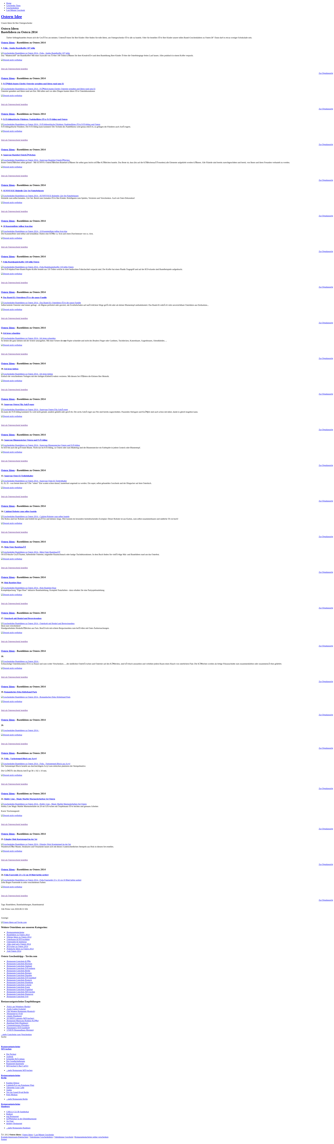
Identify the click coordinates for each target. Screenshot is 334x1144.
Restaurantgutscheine (15, 932)
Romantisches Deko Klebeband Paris (20, 692)
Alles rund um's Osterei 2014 (18, 944)
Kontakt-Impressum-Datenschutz (14, 1137)
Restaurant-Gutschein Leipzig (18, 985)
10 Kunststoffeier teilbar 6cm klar (18, 226)
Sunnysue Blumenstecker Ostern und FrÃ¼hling (25, 440)
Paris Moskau (11, 1095)
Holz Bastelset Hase (12, 583)
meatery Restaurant (14, 1123)
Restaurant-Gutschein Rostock (19, 980)
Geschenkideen (12, 8)
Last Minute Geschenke (44, 1135)
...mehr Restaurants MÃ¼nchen (19, 1070)
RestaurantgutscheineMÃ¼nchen (10, 1048)
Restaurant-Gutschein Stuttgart (19, 966)
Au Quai (9, 1121)
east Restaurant (12, 1116)
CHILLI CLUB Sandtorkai (17, 1112)
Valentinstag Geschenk (63, 1137)
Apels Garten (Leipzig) (16, 1009)
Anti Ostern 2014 (13, 951)
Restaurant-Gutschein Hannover (19, 994)
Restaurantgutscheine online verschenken (91, 1137)
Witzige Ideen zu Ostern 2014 (18, 937)
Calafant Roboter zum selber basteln (20, 511)
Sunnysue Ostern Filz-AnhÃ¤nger (19, 404)
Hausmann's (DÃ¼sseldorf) (18, 1028)
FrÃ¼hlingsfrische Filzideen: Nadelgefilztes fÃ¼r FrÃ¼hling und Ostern (35, 119)
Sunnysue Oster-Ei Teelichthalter (18, 476)
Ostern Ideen (8, 42)
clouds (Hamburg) (14, 1016)
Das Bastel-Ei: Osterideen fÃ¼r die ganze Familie (25, 297)
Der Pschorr (11, 1054)
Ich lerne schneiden (11, 333)
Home (8, 3)
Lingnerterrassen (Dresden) (17, 1025)
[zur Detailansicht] (35, 53)
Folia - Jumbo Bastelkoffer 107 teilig (19, 48)
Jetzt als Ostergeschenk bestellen (14, 69)
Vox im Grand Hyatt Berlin (17, 1092)
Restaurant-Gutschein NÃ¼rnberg (20, 968)
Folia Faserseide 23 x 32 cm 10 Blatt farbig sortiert (26, 875)
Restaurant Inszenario (15, 1063)
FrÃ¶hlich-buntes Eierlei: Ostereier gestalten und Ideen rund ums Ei (33, 84)
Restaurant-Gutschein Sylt (17, 996)
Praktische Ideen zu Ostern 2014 (20, 949)
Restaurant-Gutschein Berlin (18, 971)
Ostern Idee (11, 16)
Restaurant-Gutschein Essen (18, 987)
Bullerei (9, 1114)
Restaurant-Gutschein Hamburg (19, 982)
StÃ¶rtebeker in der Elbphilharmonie (21, 1119)
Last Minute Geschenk (15, 10)
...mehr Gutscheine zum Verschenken (16, 1034)
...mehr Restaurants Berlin (17, 1099)
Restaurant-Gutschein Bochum (19, 964)
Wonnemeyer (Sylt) (14, 1014)
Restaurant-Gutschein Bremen (19, 973)
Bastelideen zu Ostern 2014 (17, 935)
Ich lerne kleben (11, 369)
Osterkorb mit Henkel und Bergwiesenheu (22, 618)
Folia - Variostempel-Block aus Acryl (20, 758)
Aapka (9, 1090)
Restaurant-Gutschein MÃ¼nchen (20, 992)
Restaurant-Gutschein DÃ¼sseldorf (21, 978)
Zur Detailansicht (326, 73)
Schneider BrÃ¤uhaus (15, 1059)
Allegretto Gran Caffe (15, 1087)
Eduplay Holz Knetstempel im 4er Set (20, 839)
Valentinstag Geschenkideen (41, 1137)
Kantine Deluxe (12, 1083)
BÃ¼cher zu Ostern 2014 (17, 946)
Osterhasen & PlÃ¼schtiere (18, 939)
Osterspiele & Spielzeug (16, 942)
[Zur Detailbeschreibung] (11, 60)
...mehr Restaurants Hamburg (18, 1128)
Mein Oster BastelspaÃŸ (15, 547)
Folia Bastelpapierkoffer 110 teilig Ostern (21, 262)
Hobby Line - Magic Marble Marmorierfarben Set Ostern (29, 799)
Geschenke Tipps (13, 5)
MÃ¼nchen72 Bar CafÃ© (17, 1066)
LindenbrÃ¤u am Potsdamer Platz (20, 1085)
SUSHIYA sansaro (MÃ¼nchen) (20, 1018)
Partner (4, 1139)
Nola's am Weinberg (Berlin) (18, 1006)
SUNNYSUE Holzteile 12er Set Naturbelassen (23, 191)
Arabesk (9, 1056)
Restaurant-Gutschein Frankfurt (19, 989)
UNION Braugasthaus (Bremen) (20, 1030)
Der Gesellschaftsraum (15, 1061)
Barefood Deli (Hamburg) (17, 1023)
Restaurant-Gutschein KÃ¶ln (18, 961)
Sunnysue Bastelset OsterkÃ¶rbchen (19, 155)
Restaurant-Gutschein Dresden (19, 975)
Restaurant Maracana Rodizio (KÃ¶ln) (22, 1021)
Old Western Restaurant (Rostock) (20, 1011)
